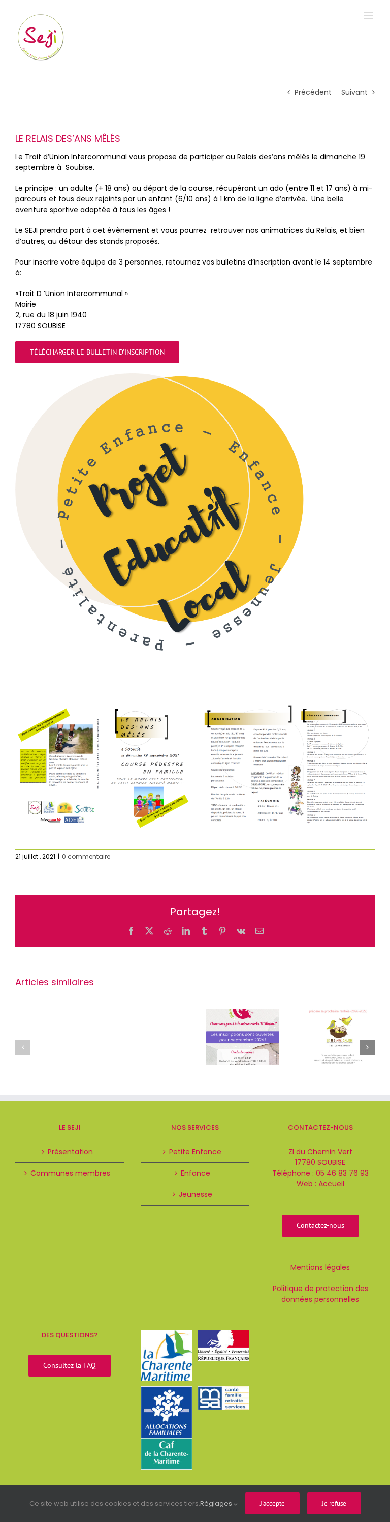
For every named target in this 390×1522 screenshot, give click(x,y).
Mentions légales (320, 1267)
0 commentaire (86, 856)
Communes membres (70, 1173)
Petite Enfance (195, 1152)
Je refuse (334, 1503)
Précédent (313, 92)
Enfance (195, 1173)
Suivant (354, 92)
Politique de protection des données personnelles (320, 1293)
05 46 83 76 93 (342, 1173)
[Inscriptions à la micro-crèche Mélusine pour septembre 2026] (242, 1014)
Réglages (217, 1503)
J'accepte (272, 1503)
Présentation (70, 1152)
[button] (22, 1047)
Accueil (331, 1184)
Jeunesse (195, 1194)
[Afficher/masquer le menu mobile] (369, 15)
